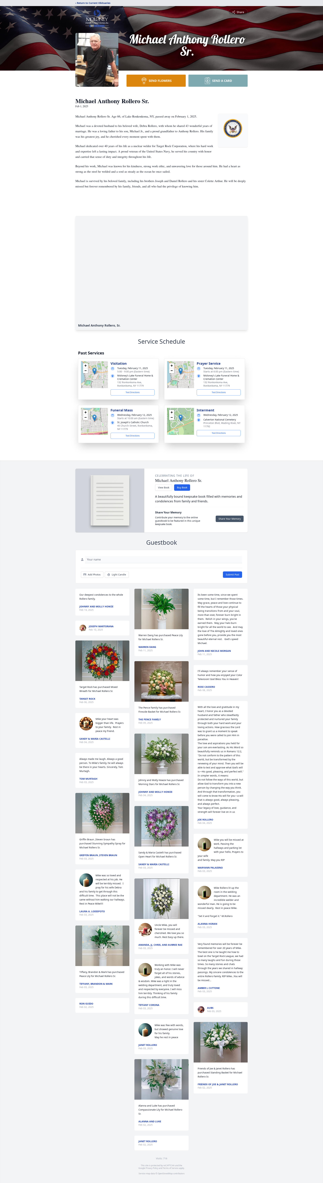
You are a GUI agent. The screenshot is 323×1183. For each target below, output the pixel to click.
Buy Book (182, 487)
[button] (94, 371)
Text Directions (133, 392)
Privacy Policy (152, 1168)
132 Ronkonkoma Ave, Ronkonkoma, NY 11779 (130, 384)
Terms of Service (170, 1168)
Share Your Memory (230, 518)
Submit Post (232, 574)
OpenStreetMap (165, 1173)
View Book (163, 487)
